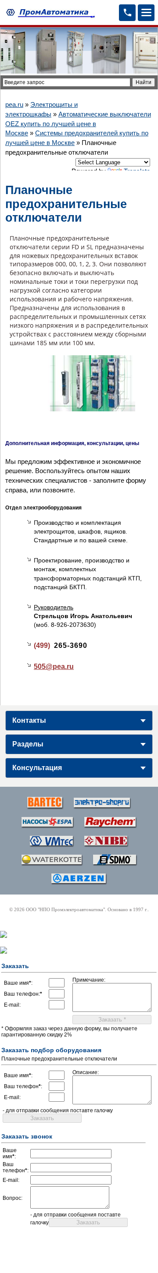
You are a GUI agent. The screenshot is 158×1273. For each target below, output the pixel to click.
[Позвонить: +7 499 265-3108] (127, 12)
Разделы (27, 744)
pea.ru (14, 104)
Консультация (37, 767)
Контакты (29, 720)
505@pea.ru (54, 666)
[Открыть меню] (146, 12)
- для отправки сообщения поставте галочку (58, 1110)
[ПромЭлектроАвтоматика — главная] (49, 12)
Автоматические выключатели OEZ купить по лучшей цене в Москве (78, 123)
